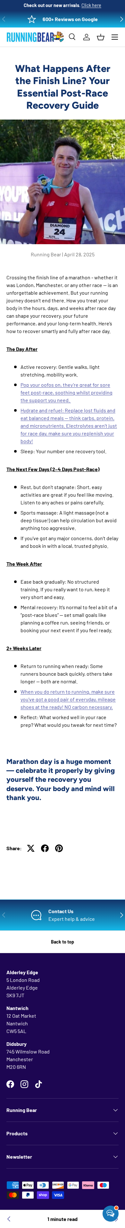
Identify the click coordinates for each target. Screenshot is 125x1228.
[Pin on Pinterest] (59, 848)
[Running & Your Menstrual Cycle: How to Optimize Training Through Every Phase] (9, 1219)
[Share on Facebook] (45, 848)
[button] (101, 37)
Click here (91, 5)
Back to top (62, 941)
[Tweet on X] (31, 848)
